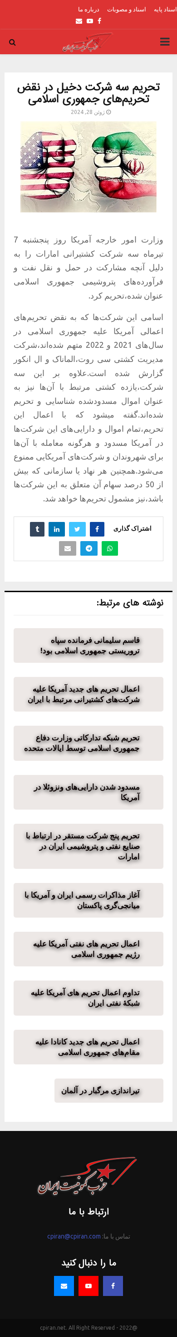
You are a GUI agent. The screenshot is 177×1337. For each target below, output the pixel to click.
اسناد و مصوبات (126, 9)
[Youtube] (88, 1286)
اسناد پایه (165, 9)
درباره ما (88, 9)
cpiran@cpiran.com (74, 1236)
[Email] (64, 1286)
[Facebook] (113, 1286)
